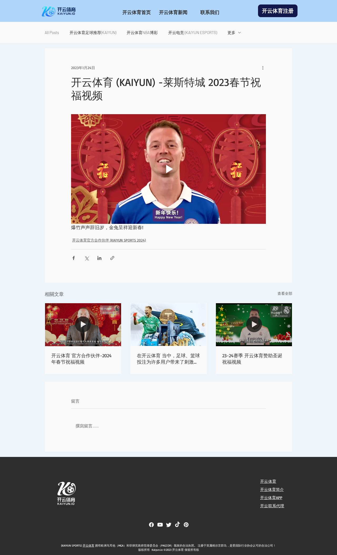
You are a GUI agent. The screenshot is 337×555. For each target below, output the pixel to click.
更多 (231, 32)
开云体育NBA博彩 (142, 32)
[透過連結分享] (112, 257)
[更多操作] (263, 67)
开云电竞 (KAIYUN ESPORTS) (192, 32)
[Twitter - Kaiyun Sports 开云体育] (169, 525)
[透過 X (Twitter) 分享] (86, 257)
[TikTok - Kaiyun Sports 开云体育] (177, 525)
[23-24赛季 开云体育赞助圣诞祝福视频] (254, 324)
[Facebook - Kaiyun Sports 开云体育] (151, 525)
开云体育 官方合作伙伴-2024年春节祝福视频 (81, 359)
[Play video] (168, 169)
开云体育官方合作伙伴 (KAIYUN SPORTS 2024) (109, 240)
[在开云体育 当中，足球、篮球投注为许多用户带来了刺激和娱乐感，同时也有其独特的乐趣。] (169, 324)
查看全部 (284, 293)
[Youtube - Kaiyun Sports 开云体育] (160, 525)
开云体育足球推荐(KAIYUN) (93, 32)
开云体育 (88, 545)
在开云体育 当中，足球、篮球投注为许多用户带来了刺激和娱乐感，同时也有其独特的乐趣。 (168, 359)
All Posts (52, 32)
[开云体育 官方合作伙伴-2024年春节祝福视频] (83, 324)
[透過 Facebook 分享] (73, 257)
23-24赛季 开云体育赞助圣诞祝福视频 (252, 359)
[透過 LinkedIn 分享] (99, 257)
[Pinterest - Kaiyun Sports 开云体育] (186, 525)
